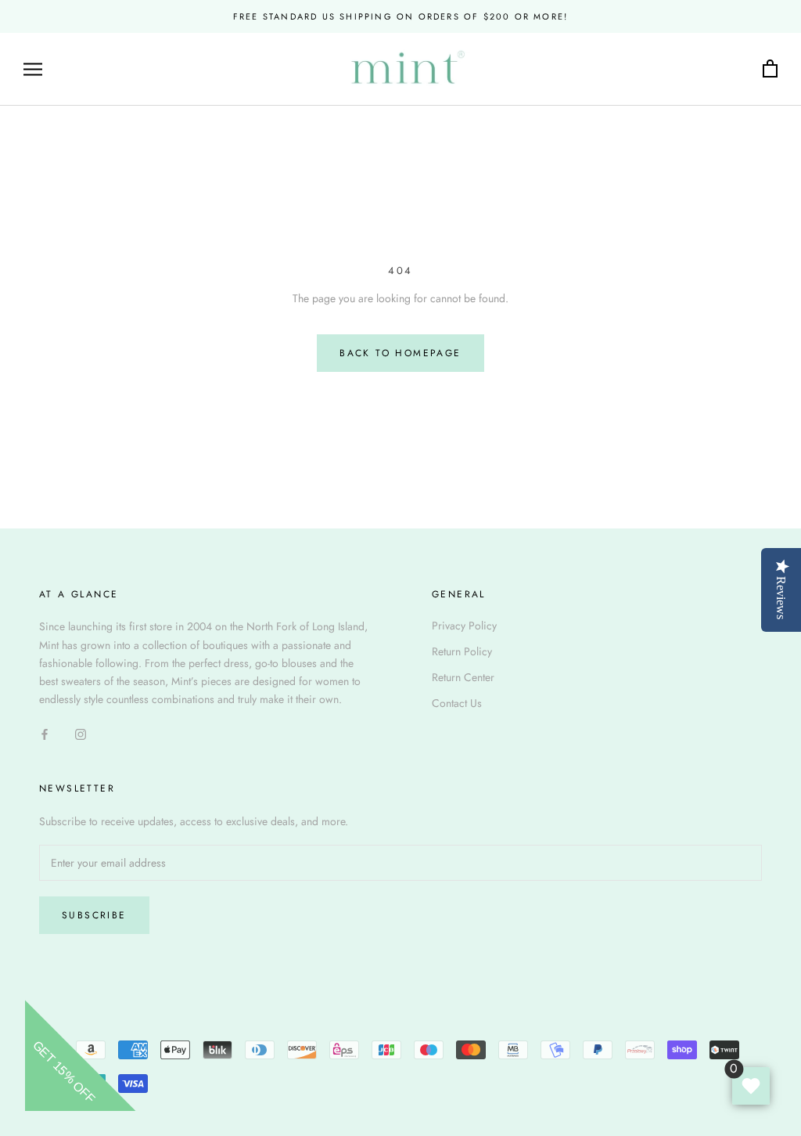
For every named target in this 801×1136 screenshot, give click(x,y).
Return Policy (462, 651)
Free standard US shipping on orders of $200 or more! (400, 16)
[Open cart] (770, 69)
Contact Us (457, 703)
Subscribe (94, 915)
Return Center (463, 677)
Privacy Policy (464, 625)
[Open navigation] (32, 69)
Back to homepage (400, 353)
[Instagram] (80, 733)
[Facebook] (44, 733)
